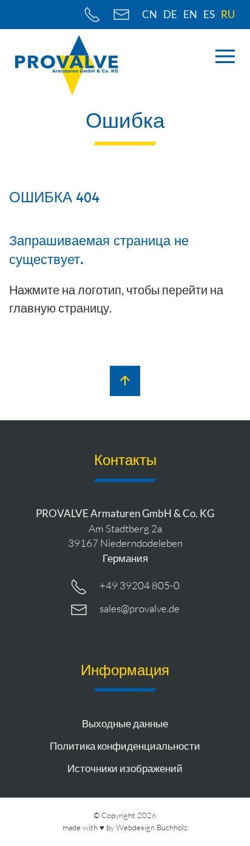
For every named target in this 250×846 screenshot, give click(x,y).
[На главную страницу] (66, 65)
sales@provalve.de (140, 608)
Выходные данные (125, 723)
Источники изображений (125, 768)
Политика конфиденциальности (125, 745)
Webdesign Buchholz (151, 827)
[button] (225, 56)
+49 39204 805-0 (140, 585)
